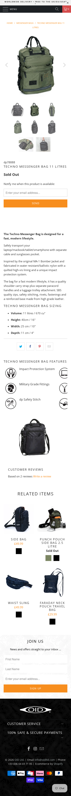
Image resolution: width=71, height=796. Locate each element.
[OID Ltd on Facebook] (28, 749)
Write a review (42, 476)
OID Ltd (19, 759)
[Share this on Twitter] (21, 346)
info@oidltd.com (45, 759)
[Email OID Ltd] (42, 749)
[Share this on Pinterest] (40, 346)
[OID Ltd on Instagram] (35, 749)
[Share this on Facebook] (30, 346)
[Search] (58, 9)
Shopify (58, 763)
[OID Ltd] (35, 9)
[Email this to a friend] (49, 346)
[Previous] (7, 65)
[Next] (64, 65)
